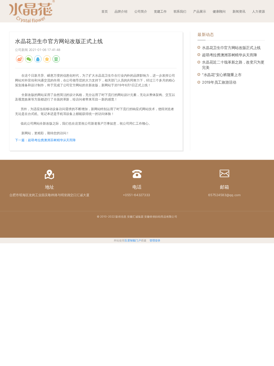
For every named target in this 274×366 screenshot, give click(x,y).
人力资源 (258, 11)
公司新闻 (21, 50)
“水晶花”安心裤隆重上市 (221, 75)
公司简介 (140, 11)
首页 (104, 11)
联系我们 (180, 11)
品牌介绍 (121, 11)
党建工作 (160, 11)
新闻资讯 (239, 11)
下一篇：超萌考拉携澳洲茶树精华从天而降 (45, 140)
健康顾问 (219, 11)
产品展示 (199, 11)
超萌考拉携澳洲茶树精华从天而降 (229, 55)
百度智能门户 (132, 240)
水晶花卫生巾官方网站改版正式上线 (231, 47)
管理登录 (155, 240)
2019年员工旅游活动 (219, 82)
